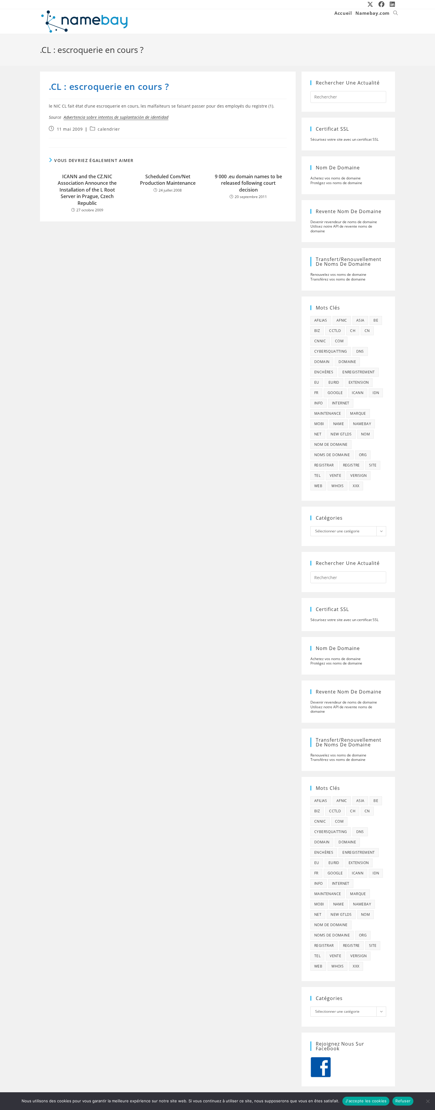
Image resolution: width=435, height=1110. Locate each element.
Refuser (402, 1100)
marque (358, 413)
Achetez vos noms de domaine (335, 178)
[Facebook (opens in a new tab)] (381, 4)
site (373, 465)
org (363, 454)
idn (376, 392)
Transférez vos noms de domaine (337, 279)
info (318, 403)
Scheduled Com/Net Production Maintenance (168, 179)
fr (316, 392)
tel (317, 475)
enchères (323, 372)
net (317, 434)
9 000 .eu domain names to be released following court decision (248, 183)
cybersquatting (330, 351)
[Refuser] (428, 1101)
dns (360, 351)
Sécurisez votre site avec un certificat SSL (344, 139)
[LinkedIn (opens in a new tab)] (391, 4)
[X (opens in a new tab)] (370, 4)
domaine (347, 361)
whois (337, 485)
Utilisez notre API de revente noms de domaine (341, 229)
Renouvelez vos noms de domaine (338, 274)
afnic (341, 320)
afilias (320, 320)
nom (365, 434)
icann (357, 392)
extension (359, 382)
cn (367, 330)
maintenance (327, 413)
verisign (358, 475)
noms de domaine (332, 454)
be (375, 320)
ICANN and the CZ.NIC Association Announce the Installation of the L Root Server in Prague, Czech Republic (87, 189)
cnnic (320, 340)
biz (317, 330)
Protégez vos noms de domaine (336, 182)
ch (352, 330)
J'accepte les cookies (365, 1100)
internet (340, 403)
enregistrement (358, 372)
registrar (324, 465)
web (318, 485)
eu (316, 382)
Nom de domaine (331, 444)
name (338, 423)
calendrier (109, 129)
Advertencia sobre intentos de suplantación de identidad (116, 117)
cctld (335, 330)
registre (351, 465)
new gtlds (341, 434)
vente (335, 475)
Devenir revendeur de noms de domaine (343, 221)
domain (321, 361)
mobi (319, 423)
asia (360, 320)
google (335, 392)
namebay (362, 423)
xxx (356, 485)
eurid (333, 382)
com (339, 340)
